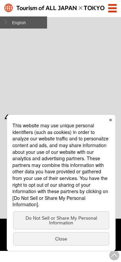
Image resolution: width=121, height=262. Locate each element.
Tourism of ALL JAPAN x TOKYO (60, 8)
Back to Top (114, 255)
